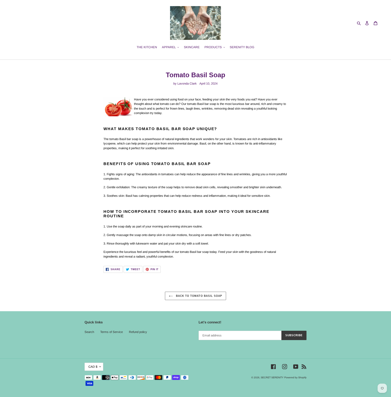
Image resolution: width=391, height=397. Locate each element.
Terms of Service (111, 332)
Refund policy (138, 332)
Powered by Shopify (295, 377)
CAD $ (92, 366)
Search (89, 332)
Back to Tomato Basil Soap (198, 295)
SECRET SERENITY (272, 377)
